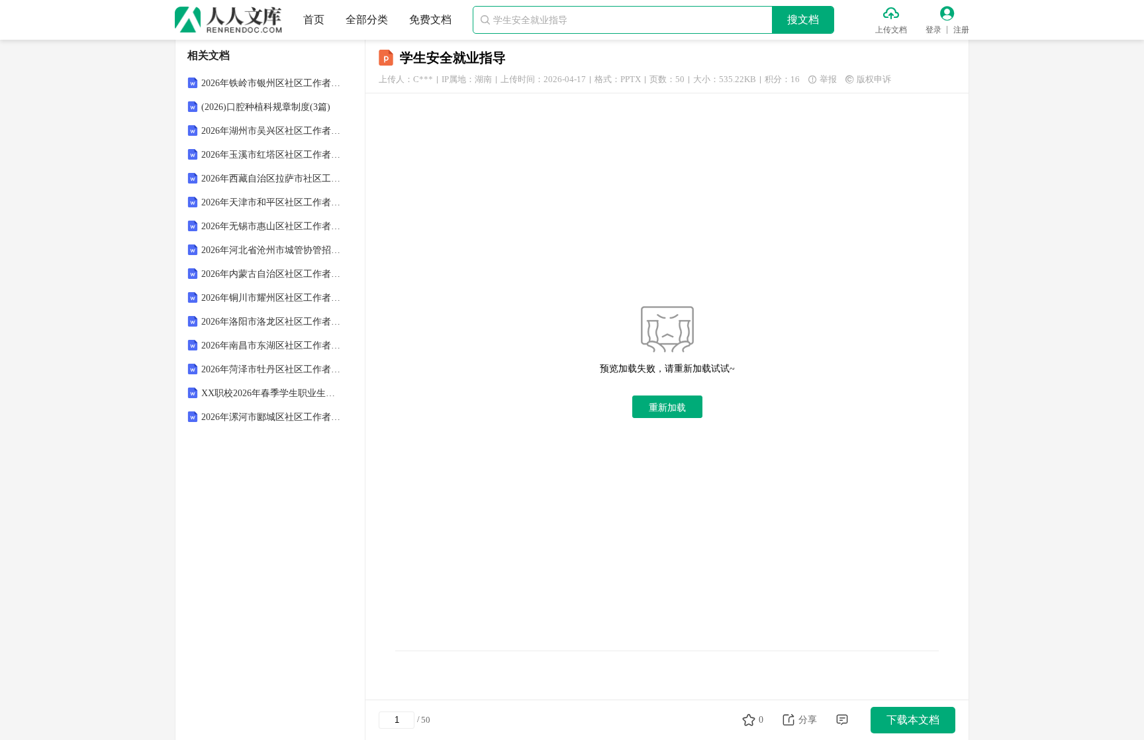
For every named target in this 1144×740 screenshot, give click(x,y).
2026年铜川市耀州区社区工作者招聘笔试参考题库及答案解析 (271, 298)
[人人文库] (228, 20)
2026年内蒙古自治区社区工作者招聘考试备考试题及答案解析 (271, 274)
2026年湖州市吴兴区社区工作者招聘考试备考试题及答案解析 (271, 131)
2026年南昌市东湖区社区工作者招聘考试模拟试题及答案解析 (271, 345)
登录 (933, 29)
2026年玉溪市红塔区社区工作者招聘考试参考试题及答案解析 (271, 155)
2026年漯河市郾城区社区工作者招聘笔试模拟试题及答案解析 (271, 417)
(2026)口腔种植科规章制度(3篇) (265, 107)
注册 (961, 29)
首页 (313, 19)
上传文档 (891, 29)
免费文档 (430, 19)
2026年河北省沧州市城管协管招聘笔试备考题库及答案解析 (271, 250)
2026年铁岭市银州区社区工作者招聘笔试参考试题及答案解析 (271, 83)
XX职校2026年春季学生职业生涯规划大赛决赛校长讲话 (271, 393)
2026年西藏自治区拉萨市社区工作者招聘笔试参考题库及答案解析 (271, 179)
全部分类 (367, 19)
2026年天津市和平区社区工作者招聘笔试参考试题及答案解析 (271, 202)
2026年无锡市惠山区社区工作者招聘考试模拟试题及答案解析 (271, 226)
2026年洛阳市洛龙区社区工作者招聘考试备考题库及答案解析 (271, 322)
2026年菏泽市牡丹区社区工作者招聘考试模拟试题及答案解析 (271, 369)
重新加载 (667, 407)
